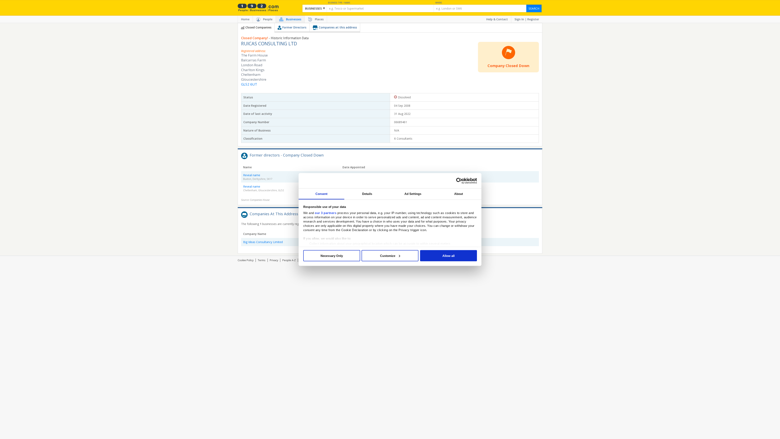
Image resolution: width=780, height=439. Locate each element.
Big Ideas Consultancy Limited (263, 242)
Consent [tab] (321, 194)
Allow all (448, 255)
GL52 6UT (249, 84)
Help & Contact (497, 19)
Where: (438, 2)
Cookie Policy (246, 260)
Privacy (274, 260)
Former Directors (294, 27)
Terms (261, 260)
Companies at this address (338, 27)
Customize (387, 255)
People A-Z (289, 260)
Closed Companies (258, 27)
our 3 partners (325, 213)
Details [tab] (367, 194)
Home (245, 19)
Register (533, 19)
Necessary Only (332, 255)
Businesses (293, 19)
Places (319, 19)
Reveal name (251, 175)
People (267, 19)
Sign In (519, 19)
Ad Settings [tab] (412, 194)
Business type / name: (339, 2)
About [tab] (458, 194)
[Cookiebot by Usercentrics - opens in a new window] (459, 181)
